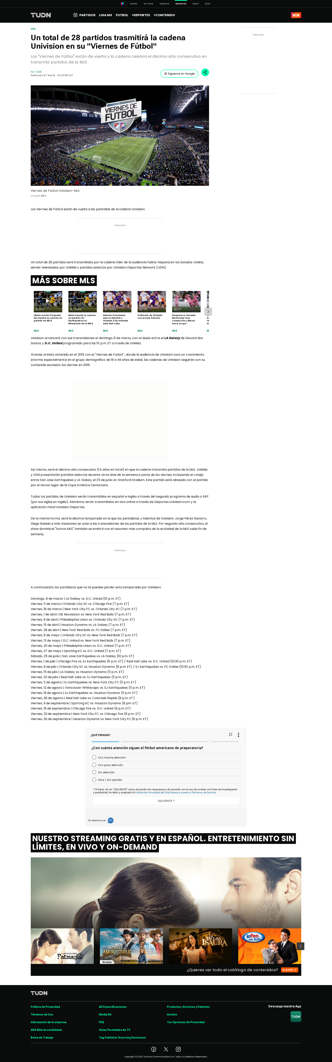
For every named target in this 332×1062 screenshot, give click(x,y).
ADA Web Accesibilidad (46, 1029)
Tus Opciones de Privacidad (186, 1022)
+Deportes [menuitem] (141, 15)
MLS (36, 330)
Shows (134, 4)
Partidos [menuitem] (87, 15)
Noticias (149, 4)
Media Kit (105, 1014)
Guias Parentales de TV (114, 1029)
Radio (196, 4)
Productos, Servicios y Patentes (188, 1006)
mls (33, 28)
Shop (207, 4)
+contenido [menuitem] (164, 15)
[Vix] (296, 15)
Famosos (164, 4)
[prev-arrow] (28, 946)
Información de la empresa (48, 1022)
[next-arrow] (208, 311)
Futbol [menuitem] (122, 15)
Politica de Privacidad (45, 1006)
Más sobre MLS (63, 280)
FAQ (101, 1022)
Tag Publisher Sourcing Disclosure (122, 1037)
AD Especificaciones (113, 1006)
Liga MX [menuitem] (105, 15)
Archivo (172, 1014)
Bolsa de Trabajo (42, 1037)
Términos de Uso (42, 1014)
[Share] (205, 72)
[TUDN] (41, 15)
